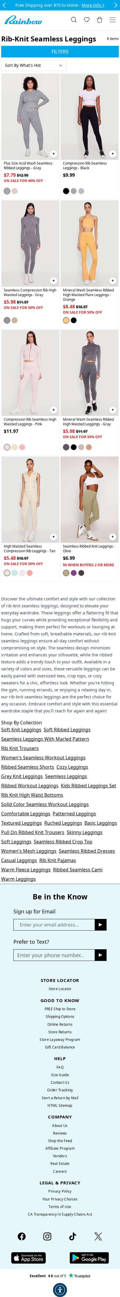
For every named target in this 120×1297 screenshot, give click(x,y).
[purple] (73, 572)
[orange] (66, 320)
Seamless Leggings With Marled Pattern (45, 739)
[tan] (7, 572)
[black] (66, 191)
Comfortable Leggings (25, 813)
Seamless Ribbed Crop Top (63, 841)
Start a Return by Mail (60, 1097)
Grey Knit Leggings (22, 776)
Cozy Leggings (72, 767)
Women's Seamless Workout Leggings (43, 757)
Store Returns (60, 1031)
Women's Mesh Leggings (29, 851)
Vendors (60, 1155)
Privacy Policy (59, 1191)
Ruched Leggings (63, 823)
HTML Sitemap (59, 1105)
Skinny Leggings (85, 832)
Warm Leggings (18, 879)
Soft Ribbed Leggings (67, 729)
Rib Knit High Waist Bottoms (32, 795)
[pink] (7, 447)
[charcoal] (73, 191)
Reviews (60, 1133)
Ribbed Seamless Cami (78, 869)
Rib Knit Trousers (20, 748)
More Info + (93, 5)
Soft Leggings (16, 841)
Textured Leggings (21, 823)
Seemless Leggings (66, 776)
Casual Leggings (19, 860)
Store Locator (60, 988)
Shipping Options (60, 1016)
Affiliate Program (60, 1148)
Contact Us (60, 1082)
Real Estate (59, 1163)
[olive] (66, 572)
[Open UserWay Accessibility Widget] (60, 1290)
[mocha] (14, 191)
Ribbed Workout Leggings (30, 785)
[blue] (14, 572)
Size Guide (60, 1074)
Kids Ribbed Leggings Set (88, 785)
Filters (60, 51)
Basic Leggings (100, 823)
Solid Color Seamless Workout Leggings (45, 804)
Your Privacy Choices (60, 1199)
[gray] (7, 191)
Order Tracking (60, 1090)
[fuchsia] (22, 447)
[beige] (14, 320)
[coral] (30, 572)
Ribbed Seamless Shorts (27, 767)
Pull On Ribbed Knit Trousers (32, 832)
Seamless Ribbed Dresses (87, 851)
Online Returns (60, 1024)
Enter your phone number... (50, 955)
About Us (60, 1125)
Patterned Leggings (74, 813)
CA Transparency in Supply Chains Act (60, 1214)
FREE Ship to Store (60, 1008)
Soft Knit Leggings (21, 729)
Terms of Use (60, 1206)
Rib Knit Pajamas (57, 860)
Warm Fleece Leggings (26, 869)
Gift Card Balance (60, 1047)
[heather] (81, 191)
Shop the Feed (60, 1140)
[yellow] (14, 447)
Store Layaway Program (60, 1039)
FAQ (60, 1067)
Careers (60, 1171)
